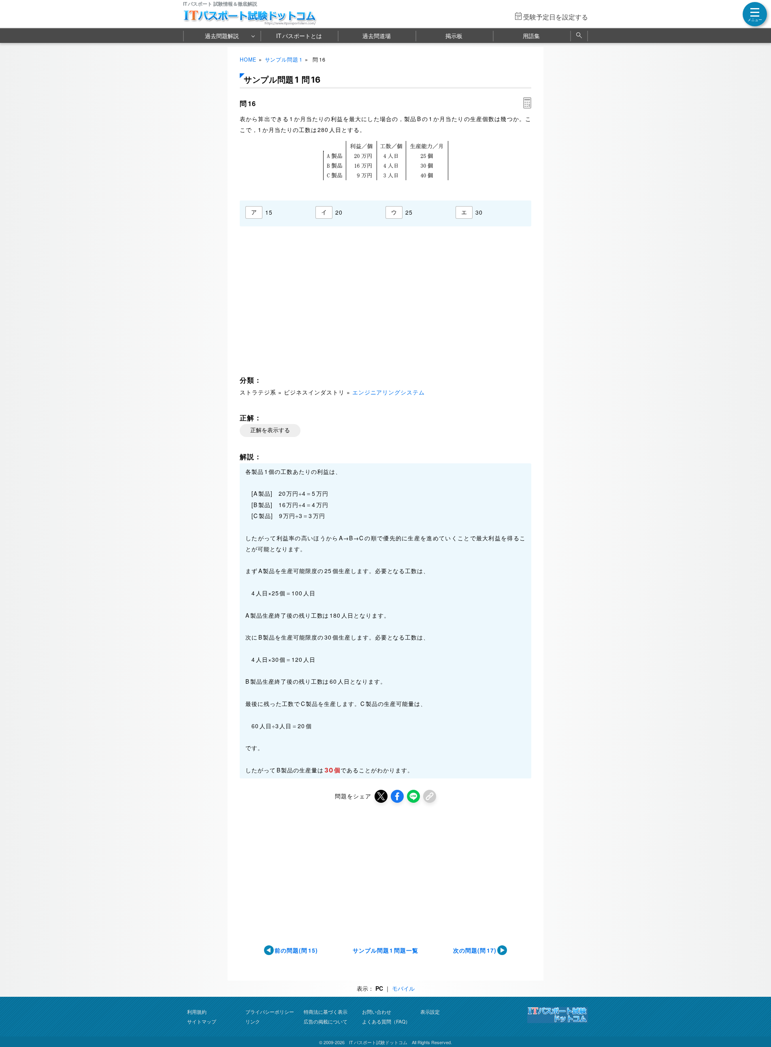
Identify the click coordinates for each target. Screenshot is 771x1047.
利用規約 (197, 1011)
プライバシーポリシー (269, 1011)
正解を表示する (270, 430)
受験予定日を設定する (555, 16)
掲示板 (453, 36)
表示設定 (430, 1011)
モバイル (403, 988)
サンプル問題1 (283, 59)
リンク (252, 1021)
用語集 (531, 36)
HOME (248, 59)
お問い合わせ (376, 1011)
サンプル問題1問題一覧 (385, 950)
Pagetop (755, 1016)
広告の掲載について (325, 1021)
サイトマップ (201, 1021)
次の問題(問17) (474, 950)
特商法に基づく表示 (325, 1011)
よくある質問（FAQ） (386, 1021)
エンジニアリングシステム (388, 392)
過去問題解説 (222, 36)
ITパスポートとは (299, 36)
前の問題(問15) (296, 950)
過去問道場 (376, 36)
